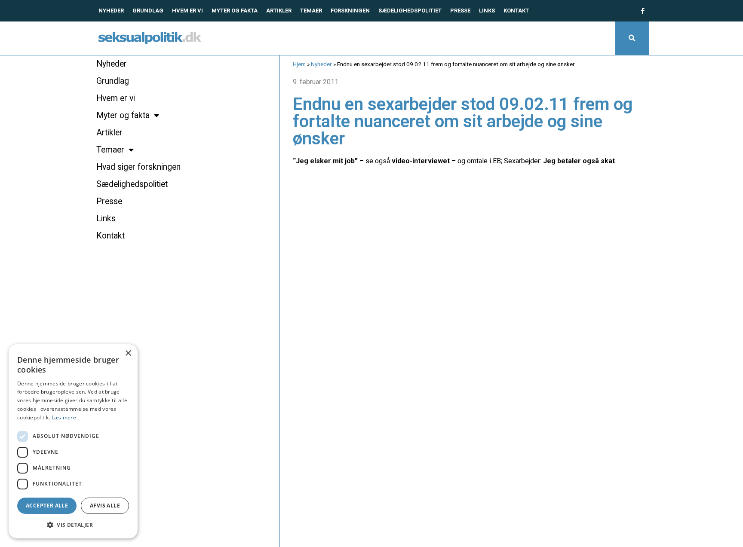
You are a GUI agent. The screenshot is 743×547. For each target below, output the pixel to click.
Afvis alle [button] (105, 505)
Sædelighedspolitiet (410, 10)
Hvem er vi (187, 10)
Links (487, 10)
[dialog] (73, 441)
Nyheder (111, 10)
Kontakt (516, 10)
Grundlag (147, 10)
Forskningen (350, 10)
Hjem (299, 64)
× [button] (128, 353)
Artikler (279, 10)
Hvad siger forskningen (138, 167)
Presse (460, 10)
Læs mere (64, 417)
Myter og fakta (235, 10)
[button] (632, 38)
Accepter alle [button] (47, 505)
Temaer (311, 10)
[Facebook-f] (642, 10)
